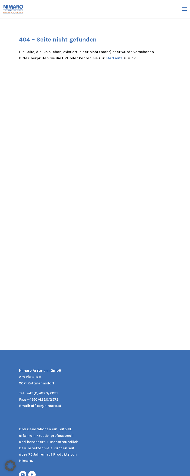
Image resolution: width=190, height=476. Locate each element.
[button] (10, 466)
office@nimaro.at (46, 405)
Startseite (114, 58)
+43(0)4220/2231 (42, 393)
